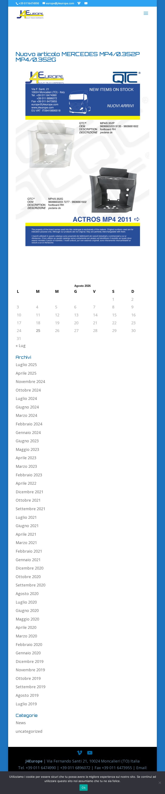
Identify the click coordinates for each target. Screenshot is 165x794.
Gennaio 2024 (28, 432)
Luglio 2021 (26, 517)
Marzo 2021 (26, 542)
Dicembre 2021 (29, 491)
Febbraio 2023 (29, 474)
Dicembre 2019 (29, 661)
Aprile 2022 (26, 483)
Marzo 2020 (26, 635)
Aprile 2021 (26, 534)
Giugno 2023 (27, 440)
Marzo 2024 (26, 415)
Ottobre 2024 (28, 390)
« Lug (21, 345)
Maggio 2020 (27, 619)
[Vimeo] (78, 3)
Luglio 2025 (26, 364)
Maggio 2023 (27, 449)
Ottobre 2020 (28, 576)
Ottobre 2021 (28, 500)
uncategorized (29, 731)
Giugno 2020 (27, 610)
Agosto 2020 (27, 593)
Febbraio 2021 (29, 551)
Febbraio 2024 (29, 423)
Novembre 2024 (30, 381)
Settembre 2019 (30, 686)
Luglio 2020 (26, 602)
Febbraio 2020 (29, 644)
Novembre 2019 (30, 669)
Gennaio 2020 (28, 652)
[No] (159, 783)
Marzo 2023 (26, 466)
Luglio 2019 (26, 703)
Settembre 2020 (30, 585)
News (21, 722)
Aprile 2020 (26, 627)
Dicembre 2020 (29, 568)
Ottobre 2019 (28, 678)
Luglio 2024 (26, 398)
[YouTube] (85, 3)
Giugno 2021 (27, 525)
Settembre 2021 (30, 508)
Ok (84, 787)
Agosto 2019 (27, 695)
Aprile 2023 (26, 457)
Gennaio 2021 (28, 559)
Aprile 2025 (26, 373)
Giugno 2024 (27, 407)
